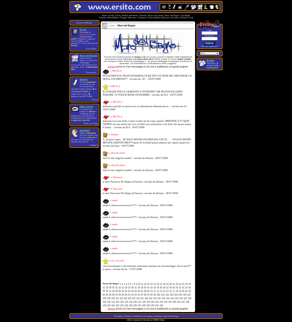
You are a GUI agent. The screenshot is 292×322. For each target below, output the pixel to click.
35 (129, 287)
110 (113, 298)
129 (104, 301)
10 (139, 284)
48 (170, 287)
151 (113, 305)
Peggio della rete (128, 17)
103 (171, 294)
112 (121, 298)
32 (120, 287)
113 (125, 298)
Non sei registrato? (209, 46)
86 (113, 294)
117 (142, 298)
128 (189, 298)
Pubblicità (137, 316)
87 (116, 294)
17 (161, 284)
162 (161, 305)
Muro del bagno (172, 15)
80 (183, 291)
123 (168, 298)
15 (155, 284)
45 (161, 287)
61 (123, 291)
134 (126, 301)
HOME (112, 26)
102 (167, 294)
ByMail (210, 60)
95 (142, 294)
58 (113, 291)
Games (143, 15)
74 (164, 291)
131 (113, 301)
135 (130, 301)
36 (132, 287)
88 (120, 294)
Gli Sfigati (185, 15)
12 (145, 284)
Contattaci (148, 316)
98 (151, 294)
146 (179, 301)
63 (129, 291)
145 (174, 301)
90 (126, 294)
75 (167, 291)
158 (144, 305)
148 (187, 301)
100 (158, 294)
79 (180, 291)
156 (135, 305)
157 (139, 305)
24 (183, 284)
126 (181, 298)
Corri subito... (92, 49)
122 (163, 298)
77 (174, 291)
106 (185, 294)
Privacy (127, 316)
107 (189, 294)
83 (104, 294)
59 (116, 291)
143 (165, 301)
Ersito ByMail (154, 17)
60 (120, 291)
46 (164, 287)
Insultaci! (94, 145)
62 (126, 291)
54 (190, 287)
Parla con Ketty (91, 123)
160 (152, 305)
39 (142, 287)
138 (144, 301)
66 (139, 291)
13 (148, 284)
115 (133, 298)
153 (122, 305)
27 (104, 287)
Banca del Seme (155, 15)
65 (135, 291)
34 (126, 287)
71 (155, 291)
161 (157, 305)
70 (151, 291)
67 (142, 291)
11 (142, 284)
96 (145, 294)
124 (172, 298)
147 (183, 301)
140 (152, 301)
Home (104, 15)
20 (170, 284)
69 (148, 291)
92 (132, 294)
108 (104, 298)
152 (117, 305)
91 (129, 294)
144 (170, 301)
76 (170, 291)
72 (158, 291)
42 (151, 287)
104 (176, 294)
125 (176, 298)
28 (107, 287)
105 (180, 294)
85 (110, 294)
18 (164, 284)
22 (177, 284)
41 (148, 287)
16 (158, 284)
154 (126, 305)
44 (158, 287)
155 (130, 305)
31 (116, 287)
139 (148, 301)
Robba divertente (130, 15)
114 (129, 298)
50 (177, 287)
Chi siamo (118, 316)
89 (123, 294)
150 (109, 305)
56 (107, 291)
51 (180, 287)
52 (183, 287)
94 (139, 294)
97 (148, 294)
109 (109, 298)
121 (159, 298)
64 (132, 291)
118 (146, 298)
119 (150, 298)
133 (122, 301)
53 (186, 287)
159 (148, 305)
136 (135, 301)
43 (155, 287)
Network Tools (187, 17)
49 (174, 287)
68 (145, 291)
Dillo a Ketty (86, 106)
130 (109, 301)
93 (135, 294)
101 (163, 294)
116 (138, 298)
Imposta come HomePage (166, 316)
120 (155, 298)
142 (161, 301)
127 (185, 298)
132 (117, 301)
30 (113, 287)
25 (186, 284)
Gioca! (95, 100)
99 (155, 294)
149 (104, 305)
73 (161, 291)
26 (190, 284)
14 (151, 284)
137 (139, 301)
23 (180, 284)
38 (139, 287)
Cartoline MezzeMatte (109, 17)
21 (174, 284)
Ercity (111, 15)
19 (167, 284)
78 (177, 291)
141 (157, 301)
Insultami (142, 17)
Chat (118, 15)
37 (135, 287)
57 (110, 291)
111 (117, 298)
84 (107, 294)
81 (186, 291)
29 (110, 287)
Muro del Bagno (88, 55)
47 (167, 287)
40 (145, 287)
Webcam (165, 17)
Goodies (175, 17)
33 (123, 287)
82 (190, 291)
